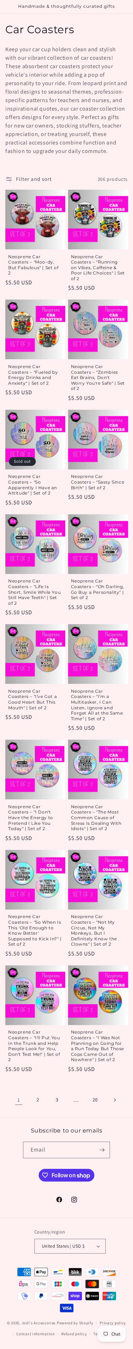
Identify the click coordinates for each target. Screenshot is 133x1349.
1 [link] (18, 1099)
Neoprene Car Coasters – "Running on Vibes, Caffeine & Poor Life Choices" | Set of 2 (98, 267)
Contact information (35, 1333)
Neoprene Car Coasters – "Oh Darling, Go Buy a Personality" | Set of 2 (97, 589)
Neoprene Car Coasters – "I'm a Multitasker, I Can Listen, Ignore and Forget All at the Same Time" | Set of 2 (97, 704)
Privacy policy (113, 1322)
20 (95, 1099)
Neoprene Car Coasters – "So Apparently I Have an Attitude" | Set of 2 (32, 485)
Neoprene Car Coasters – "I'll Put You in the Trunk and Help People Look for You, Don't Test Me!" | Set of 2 (34, 1045)
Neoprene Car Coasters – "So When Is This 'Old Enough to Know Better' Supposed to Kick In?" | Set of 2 (35, 930)
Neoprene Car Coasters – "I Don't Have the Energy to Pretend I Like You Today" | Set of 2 (30, 817)
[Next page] (114, 1100)
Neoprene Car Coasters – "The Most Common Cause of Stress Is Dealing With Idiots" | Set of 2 (96, 817)
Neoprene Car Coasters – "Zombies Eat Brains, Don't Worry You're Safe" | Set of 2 (98, 377)
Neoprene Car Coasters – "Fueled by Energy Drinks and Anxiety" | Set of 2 (33, 375)
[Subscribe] (102, 1150)
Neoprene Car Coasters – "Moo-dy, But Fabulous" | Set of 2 (33, 265)
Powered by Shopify (75, 1322)
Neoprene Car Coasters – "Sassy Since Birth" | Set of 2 (97, 482)
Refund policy (74, 1333)
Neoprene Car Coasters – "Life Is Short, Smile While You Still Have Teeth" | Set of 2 (34, 591)
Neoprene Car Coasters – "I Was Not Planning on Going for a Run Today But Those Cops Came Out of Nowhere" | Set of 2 (97, 1045)
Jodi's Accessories (39, 1322)
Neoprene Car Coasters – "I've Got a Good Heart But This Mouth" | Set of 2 (32, 699)
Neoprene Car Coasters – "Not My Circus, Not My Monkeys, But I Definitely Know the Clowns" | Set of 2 (94, 930)
